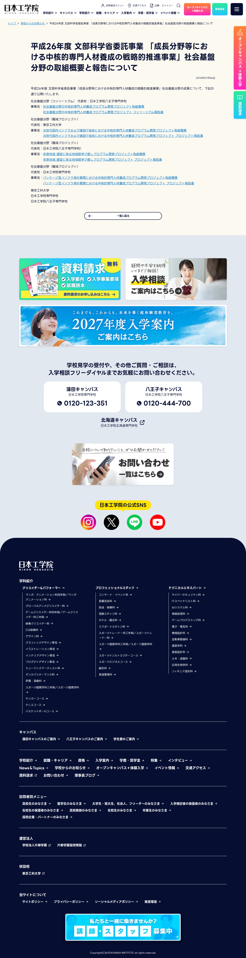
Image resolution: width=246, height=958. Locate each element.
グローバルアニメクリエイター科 (46, 606)
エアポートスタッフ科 (112, 627)
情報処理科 (179, 614)
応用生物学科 (180, 665)
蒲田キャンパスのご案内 (39, 739)
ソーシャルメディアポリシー (115, 901)
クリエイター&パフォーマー (42, 588)
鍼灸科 (103, 668)
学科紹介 (48, 13)
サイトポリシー (33, 901)
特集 (155, 760)
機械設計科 (179, 633)
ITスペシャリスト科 (184, 601)
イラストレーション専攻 (41, 649)
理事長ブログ (85, 775)
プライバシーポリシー (70, 901)
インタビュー (178, 760)
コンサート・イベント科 (114, 595)
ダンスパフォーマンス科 (41, 674)
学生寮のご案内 (124, 739)
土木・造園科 (180, 658)
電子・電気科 (180, 627)
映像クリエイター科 (38, 623)
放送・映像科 (107, 607)
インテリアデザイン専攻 (41, 655)
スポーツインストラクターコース (119, 655)
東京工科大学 (32, 873)
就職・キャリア (105, 13)
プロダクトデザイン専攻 (41, 662)
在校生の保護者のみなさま (41, 810)
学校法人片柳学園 (35, 845)
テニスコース (34, 705)
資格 (82, 760)
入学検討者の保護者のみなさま (192, 803)
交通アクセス (139, 5)
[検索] (178, 5)
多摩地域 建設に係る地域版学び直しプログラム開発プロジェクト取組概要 (94, 154)
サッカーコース (35, 698)
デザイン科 (33, 636)
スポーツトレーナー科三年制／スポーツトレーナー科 (125, 635)
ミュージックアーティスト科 (43, 668)
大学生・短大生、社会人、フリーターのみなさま (126, 803)
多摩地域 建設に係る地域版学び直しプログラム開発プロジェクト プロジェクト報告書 (102, 159)
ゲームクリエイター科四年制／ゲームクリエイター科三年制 (52, 614)
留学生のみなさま (70, 803)
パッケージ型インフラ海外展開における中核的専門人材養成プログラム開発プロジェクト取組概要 (110, 177)
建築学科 (178, 646)
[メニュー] (237, 9)
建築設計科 (179, 652)
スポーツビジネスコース (114, 662)
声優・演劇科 (34, 681)
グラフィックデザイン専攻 (42, 643)
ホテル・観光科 (108, 620)
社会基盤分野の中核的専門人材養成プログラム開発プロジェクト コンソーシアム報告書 (103, 112)
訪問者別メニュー (115, 5)
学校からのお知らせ (71, 768)
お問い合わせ (54, 775)
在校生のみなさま (120, 810)
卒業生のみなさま (155, 810)
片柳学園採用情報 (70, 845)
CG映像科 (32, 630)
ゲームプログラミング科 (187, 620)
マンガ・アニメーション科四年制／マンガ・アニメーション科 (52, 597)
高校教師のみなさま (84, 810)
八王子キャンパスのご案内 (85, 739)
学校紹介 (84, 13)
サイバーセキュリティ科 (187, 595)
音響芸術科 (106, 601)
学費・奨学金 (146, 13)
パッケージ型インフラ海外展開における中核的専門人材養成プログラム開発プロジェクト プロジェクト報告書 (118, 183)
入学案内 (126, 13)
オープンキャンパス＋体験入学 (120, 768)
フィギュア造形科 (183, 671)
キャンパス (66, 13)
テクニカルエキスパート (186, 588)
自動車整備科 (180, 639)
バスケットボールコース (40, 711)
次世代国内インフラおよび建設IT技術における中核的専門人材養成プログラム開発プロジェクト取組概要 (115, 130)
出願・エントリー (164, 5)
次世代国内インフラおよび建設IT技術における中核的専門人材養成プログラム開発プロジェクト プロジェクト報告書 (123, 135)
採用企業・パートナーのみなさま (46, 817)
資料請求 (26, 775)
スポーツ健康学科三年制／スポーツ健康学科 (52, 687)
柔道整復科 (106, 674)
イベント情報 (168, 13)
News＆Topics (32, 768)
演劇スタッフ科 (108, 614)
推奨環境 (151, 901)
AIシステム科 (180, 607)
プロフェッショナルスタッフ (115, 588)
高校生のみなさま (35, 803)
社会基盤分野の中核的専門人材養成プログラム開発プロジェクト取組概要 (93, 106)
